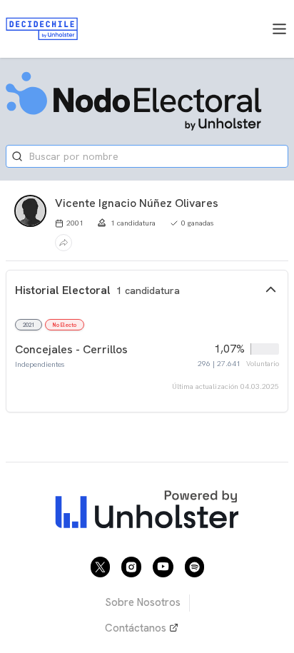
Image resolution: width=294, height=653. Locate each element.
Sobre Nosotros (143, 602)
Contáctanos (135, 628)
